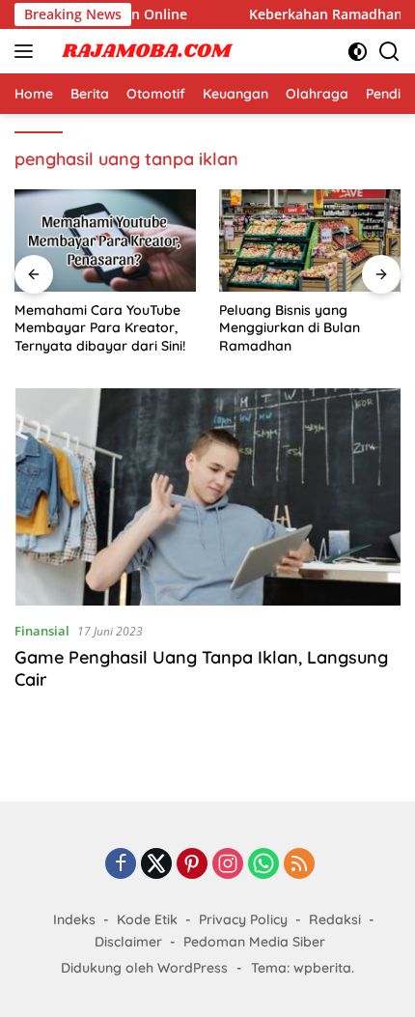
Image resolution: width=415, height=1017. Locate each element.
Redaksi (335, 919)
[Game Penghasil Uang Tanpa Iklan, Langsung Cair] (207, 497)
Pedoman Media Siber (254, 941)
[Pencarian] (389, 52)
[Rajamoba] (144, 51)
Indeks (74, 919)
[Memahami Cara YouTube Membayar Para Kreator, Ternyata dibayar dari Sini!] (105, 240)
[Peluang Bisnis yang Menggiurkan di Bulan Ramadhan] (310, 240)
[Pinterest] (192, 865)
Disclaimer (128, 941)
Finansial (41, 630)
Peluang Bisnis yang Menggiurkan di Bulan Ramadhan (289, 327)
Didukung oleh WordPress (144, 967)
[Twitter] (156, 865)
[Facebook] (120, 865)
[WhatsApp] (263, 865)
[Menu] (27, 51)
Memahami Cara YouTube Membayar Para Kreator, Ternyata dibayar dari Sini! (99, 327)
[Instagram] (227, 865)
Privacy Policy (243, 919)
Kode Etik (147, 919)
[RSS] (299, 865)
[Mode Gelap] (357, 52)
